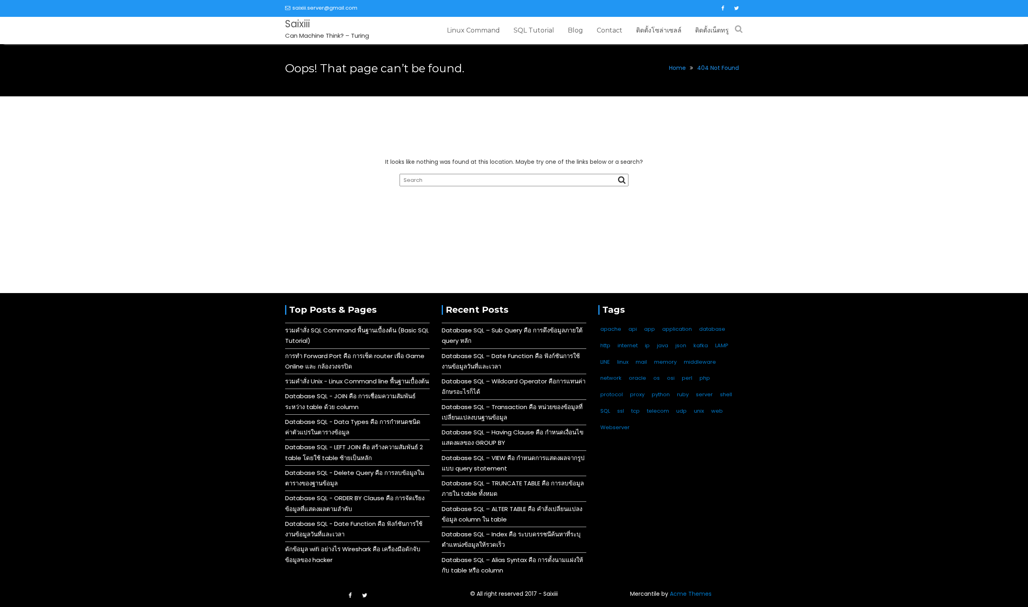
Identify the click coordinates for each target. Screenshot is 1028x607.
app (649, 329)
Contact (609, 30)
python (661, 394)
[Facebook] (722, 8)
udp (681, 411)
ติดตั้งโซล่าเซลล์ (658, 30)
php (705, 378)
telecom (658, 411)
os (656, 378)
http (605, 345)
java (662, 345)
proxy (637, 394)
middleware (700, 362)
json (680, 345)
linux (622, 362)
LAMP (721, 345)
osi (671, 378)
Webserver (615, 427)
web (717, 411)
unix (699, 411)
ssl (620, 411)
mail (641, 362)
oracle (637, 378)
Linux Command (473, 30)
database (712, 329)
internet (628, 345)
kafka (700, 345)
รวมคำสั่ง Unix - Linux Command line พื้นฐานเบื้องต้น (357, 381)
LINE (605, 362)
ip (647, 345)
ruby (683, 394)
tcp (635, 411)
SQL (605, 411)
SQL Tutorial (534, 30)
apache (610, 329)
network (611, 378)
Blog (575, 30)
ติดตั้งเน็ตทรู (712, 30)
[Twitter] (736, 8)
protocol (611, 394)
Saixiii (297, 24)
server (704, 394)
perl (687, 378)
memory (665, 362)
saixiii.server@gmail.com (324, 8)
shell (726, 394)
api (632, 329)
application (677, 329)
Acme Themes (691, 594)
